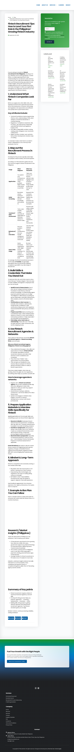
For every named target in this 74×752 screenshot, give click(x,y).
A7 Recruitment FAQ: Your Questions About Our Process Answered (63, 75)
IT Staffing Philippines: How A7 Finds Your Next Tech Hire (63, 59)
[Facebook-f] (36, 688)
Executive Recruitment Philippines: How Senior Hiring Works (51, 73)
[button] (11, 618)
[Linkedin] (38, 688)
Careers (61, 5)
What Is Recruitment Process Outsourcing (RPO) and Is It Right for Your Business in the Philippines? (51, 90)
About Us (45, 5)
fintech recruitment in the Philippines (18, 73)
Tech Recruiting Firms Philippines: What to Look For (51, 60)
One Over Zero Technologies (54, 748)
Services (52, 5)
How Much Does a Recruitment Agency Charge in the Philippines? (63, 88)
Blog (15, 17)
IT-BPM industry (22, 295)
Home (38, 5)
